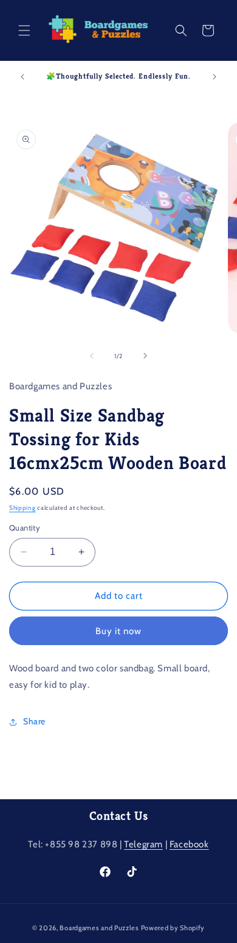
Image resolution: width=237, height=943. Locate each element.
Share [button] (34, 721)
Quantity (24, 527)
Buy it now (118, 631)
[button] (24, 30)
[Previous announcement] (22, 76)
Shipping (22, 508)
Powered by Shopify (173, 928)
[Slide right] (145, 355)
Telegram (143, 844)
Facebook (189, 844)
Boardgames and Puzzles (99, 928)
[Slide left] (91, 355)
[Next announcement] (214, 76)
